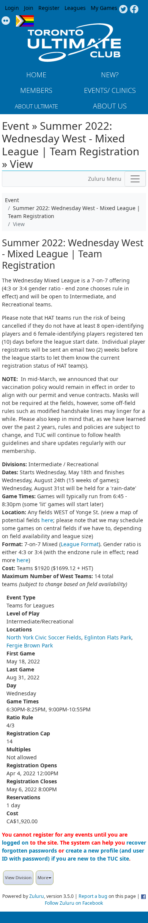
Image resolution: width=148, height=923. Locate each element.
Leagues (75, 7)
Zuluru (36, 896)
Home (36, 74)
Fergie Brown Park (29, 645)
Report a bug (93, 896)
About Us (110, 105)
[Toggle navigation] (135, 179)
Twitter (123, 9)
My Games (104, 7)
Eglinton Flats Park (107, 637)
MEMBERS (36, 90)
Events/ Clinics (110, 90)
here (47, 520)
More (43, 877)
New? (110, 74)
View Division (18, 877)
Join (28, 7)
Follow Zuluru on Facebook (74, 903)
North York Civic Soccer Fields (43, 637)
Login (12, 7)
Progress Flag (25, 21)
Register (49, 7)
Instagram (6, 21)
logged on (15, 842)
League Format (80, 544)
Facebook (134, 9)
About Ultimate (36, 106)
